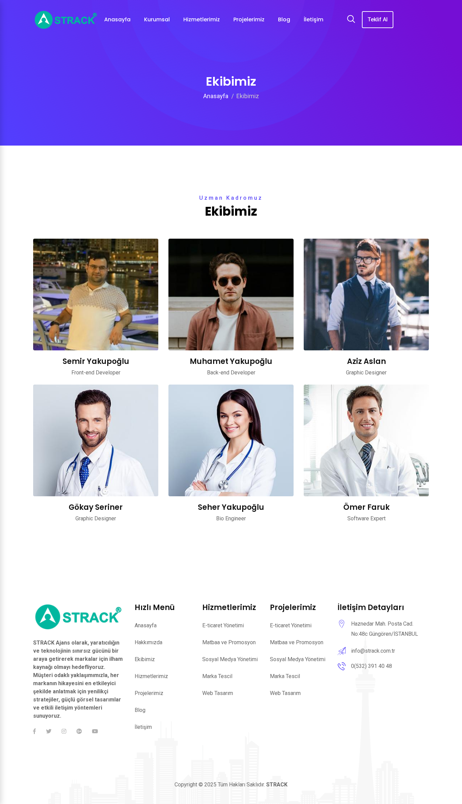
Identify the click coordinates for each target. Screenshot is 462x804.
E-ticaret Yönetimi (223, 625)
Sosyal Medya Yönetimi (230, 659)
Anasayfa (215, 96)
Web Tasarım (217, 693)
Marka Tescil (217, 676)
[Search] (351, 20)
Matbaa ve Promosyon (229, 642)
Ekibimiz (145, 659)
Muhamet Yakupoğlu (231, 361)
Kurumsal (157, 19)
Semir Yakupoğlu (96, 361)
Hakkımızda (148, 642)
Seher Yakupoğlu (231, 507)
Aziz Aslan (366, 361)
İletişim (143, 727)
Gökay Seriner (96, 507)
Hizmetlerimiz (201, 19)
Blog (140, 710)
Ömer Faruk (366, 507)
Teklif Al (378, 19)
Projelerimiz (149, 693)
